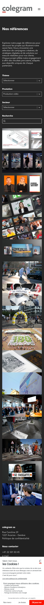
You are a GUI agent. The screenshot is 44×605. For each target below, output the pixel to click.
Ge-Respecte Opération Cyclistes (22, 318)
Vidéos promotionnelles (22, 208)
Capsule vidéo (22, 141)
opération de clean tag (22, 429)
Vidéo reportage (22, 230)
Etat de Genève (22, 272)
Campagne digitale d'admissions (22, 185)
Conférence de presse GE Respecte (22, 297)
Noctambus (22, 162)
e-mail (5, 556)
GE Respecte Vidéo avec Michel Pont (22, 497)
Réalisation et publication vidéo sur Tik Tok (22, 164)
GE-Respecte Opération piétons (22, 452)
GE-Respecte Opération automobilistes (22, 275)
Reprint (22, 363)
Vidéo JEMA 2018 (22, 385)
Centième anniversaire (22, 341)
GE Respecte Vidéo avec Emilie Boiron (22, 475)
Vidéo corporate (22, 252)
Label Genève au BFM (22, 407)
